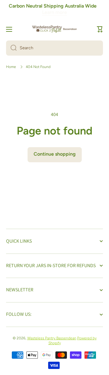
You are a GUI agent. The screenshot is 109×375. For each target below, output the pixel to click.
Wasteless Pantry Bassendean (51, 338)
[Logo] (54, 29)
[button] (100, 29)
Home (11, 67)
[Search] (11, 48)
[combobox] (54, 48)
